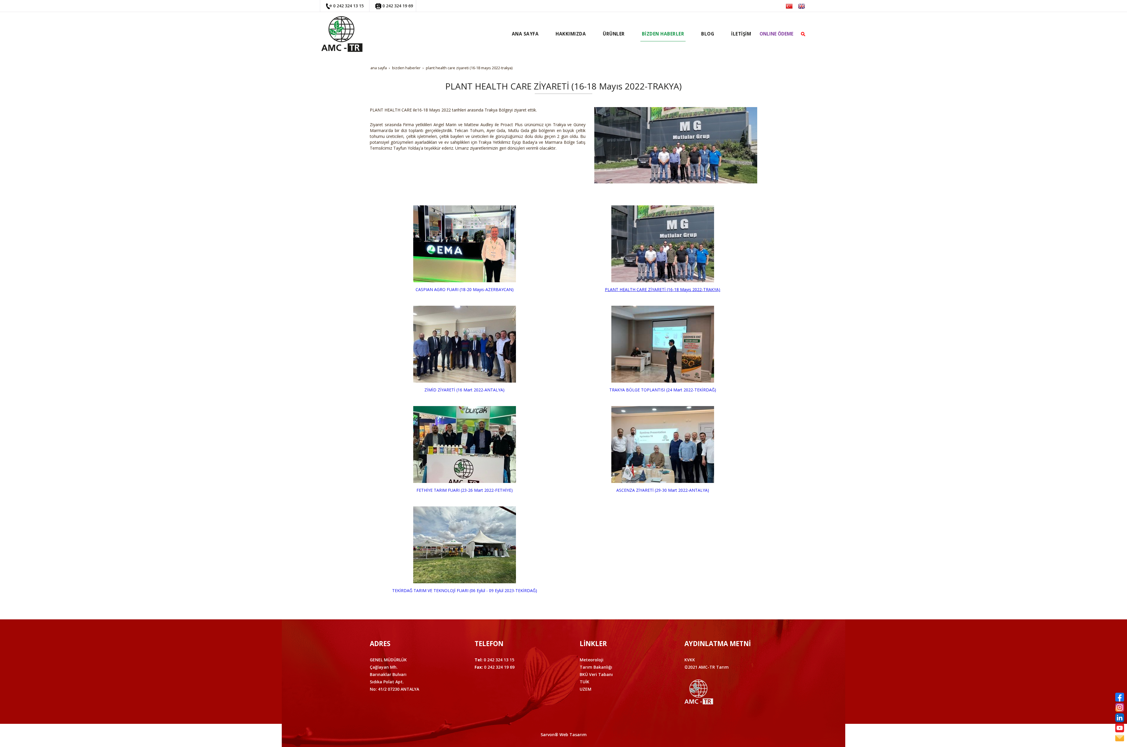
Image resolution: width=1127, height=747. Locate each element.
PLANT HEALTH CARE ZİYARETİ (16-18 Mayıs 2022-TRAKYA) (662, 289)
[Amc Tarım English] (801, 6)
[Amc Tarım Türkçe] (789, 6)
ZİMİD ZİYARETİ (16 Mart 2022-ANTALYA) (464, 390)
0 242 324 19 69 (397, 6)
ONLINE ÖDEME (776, 34)
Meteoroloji (591, 660)
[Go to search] (803, 34)
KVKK (689, 660)
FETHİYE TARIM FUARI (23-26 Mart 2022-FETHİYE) (464, 490)
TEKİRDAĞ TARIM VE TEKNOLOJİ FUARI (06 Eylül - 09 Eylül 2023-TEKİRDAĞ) (464, 590)
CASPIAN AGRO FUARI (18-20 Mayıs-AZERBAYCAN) (465, 289)
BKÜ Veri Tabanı (596, 674)
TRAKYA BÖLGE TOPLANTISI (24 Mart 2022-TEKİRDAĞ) (662, 390)
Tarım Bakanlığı (596, 667)
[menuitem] (525, 34)
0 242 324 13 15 (348, 6)
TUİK (584, 682)
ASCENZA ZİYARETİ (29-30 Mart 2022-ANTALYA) (662, 490)
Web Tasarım (573, 734)
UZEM (585, 689)
